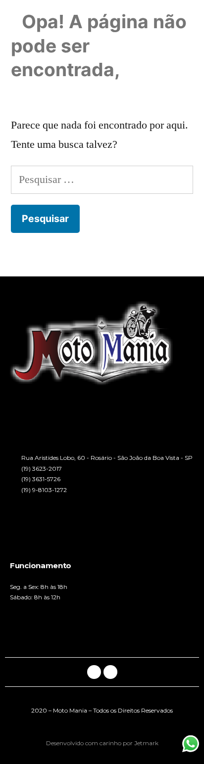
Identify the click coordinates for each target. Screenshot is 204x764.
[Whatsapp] (110, 672)
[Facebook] (94, 672)
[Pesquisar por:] (102, 179)
